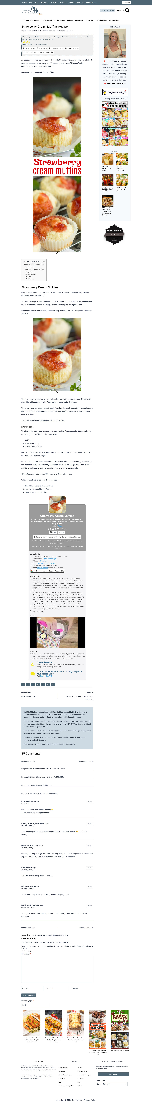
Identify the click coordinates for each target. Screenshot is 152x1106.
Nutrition (31, 279)
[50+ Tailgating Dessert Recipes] (120, 1029)
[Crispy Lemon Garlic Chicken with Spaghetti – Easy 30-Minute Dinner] (31, 1023)
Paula (60, 526)
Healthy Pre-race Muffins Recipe (38, 489)
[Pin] (57, 255)
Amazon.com (51, 1069)
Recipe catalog (63, 1067)
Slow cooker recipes (84, 1075)
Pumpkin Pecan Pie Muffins (36, 492)
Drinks (70, 20)
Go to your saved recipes (71, 537)
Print (54, 532)
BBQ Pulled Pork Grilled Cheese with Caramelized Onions (106, 211)
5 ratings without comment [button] (56, 935)
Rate (62, 532)
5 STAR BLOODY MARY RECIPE (107, 189)
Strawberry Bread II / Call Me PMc (44, 793)
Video (29, 276)
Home (24, 2)
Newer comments (86, 761)
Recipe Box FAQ (46, 676)
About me (62, 1071)
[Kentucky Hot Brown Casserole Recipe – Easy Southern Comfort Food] (53, 1023)
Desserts (79, 20)
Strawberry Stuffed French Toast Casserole (79, 696)
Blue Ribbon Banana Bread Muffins (39, 486)
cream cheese (42, 568)
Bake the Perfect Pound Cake (107, 168)
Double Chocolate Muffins (40, 785)
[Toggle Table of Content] (43, 261)
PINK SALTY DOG (28, 694)
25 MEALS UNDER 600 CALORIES (121, 168)
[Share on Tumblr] (43, 684)
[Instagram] (107, 10)
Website (75, 988)
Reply (90, 802)
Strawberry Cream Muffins (34, 264)
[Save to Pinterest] (23, 684)
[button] (23, 42)
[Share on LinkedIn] (53, 684)
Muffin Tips (31, 267)
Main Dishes (102, 20)
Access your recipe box (66, 1086)
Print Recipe (43, 48)
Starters (61, 20)
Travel (61, 1082)
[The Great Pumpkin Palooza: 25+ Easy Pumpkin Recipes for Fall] (97, 1029)
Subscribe (126, 2)
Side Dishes (114, 20)
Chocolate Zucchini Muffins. (53, 420)
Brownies (81, 1078)
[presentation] (107, 159)
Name (25, 988)
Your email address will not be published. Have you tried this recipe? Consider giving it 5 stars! (57, 947)
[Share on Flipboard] (48, 684)
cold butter (42, 561)
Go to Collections (73, 48)
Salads (80, 1086)
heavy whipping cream (46, 563)
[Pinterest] (110, 10)
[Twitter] (104, 10)
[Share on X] (33, 684)
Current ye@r (27, 1001)
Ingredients (31, 272)
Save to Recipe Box (57, 48)
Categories (100, 1080)
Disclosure (39, 1061)
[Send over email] (38, 684)
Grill (79, 1082)
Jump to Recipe (30, 48)
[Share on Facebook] (28, 684)
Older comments (28, 761)
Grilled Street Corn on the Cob (121, 189)
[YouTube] (113, 10)
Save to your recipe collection (47, 537)
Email (50, 988)
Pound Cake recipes (65, 1075)
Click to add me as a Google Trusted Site (39, 52)
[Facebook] (101, 10)
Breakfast (62, 1078)
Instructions (31, 274)
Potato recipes (82, 1071)
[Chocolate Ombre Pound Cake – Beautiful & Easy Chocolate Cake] (75, 1023)
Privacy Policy (90, 1100)
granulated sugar (50, 559)
